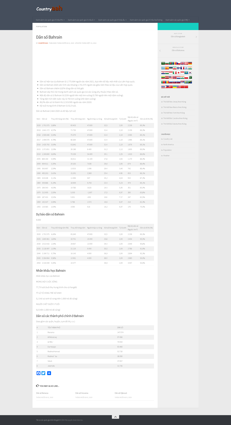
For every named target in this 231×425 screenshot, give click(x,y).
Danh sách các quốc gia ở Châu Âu (111, 20)
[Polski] (186, 78)
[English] (178, 88)
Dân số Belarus (42, 393)
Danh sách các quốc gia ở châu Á (80, 20)
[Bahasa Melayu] (171, 78)
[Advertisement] (95, 63)
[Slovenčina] (175, 83)
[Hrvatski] (163, 74)
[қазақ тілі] (186, 74)
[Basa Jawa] (182, 74)
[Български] (167, 64)
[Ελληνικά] (163, 69)
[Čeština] (178, 64)
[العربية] (163, 64)
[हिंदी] (190, 69)
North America (168, 144)
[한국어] (190, 74)
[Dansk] (186, 64)
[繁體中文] (186, 88)
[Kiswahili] (190, 83)
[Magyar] (167, 74)
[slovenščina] (178, 83)
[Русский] (171, 83)
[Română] (167, 83)
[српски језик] (182, 83)
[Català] (175, 64)
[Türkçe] (171, 88)
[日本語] (178, 74)
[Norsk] (175, 78)
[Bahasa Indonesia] (171, 74)
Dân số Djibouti (121, 393)
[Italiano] (175, 74)
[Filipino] (167, 88)
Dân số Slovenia (81, 393)
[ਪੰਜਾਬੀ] (182, 78)
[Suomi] (178, 69)
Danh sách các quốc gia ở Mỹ (177, 20)
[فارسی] (175, 69)
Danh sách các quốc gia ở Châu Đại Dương (146, 20)
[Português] (163, 83)
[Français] (182, 69)
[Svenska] (186, 83)
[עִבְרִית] (186, 69)
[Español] (167, 69)
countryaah (43, 43)
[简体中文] (182, 88)
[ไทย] (163, 88)
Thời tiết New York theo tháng (174, 113)
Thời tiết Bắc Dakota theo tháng (174, 124)
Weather (166, 155)
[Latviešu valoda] (167, 78)
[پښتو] (190, 78)
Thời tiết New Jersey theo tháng (174, 102)
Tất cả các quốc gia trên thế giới (47, 420)
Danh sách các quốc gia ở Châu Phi (49, 20)
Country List (167, 139)
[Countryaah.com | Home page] (49, 8)
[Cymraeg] (182, 64)
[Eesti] (171, 69)
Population (41, 26)
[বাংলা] (171, 64)
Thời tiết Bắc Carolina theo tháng (175, 118)
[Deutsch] (190, 64)
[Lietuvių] (163, 78)
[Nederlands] (178, 78)
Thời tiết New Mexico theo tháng (174, 107)
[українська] (175, 88)
